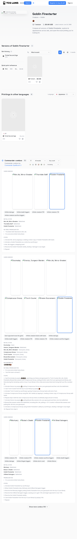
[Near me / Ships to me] (34, 3)
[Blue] (33, 164)
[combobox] (40, 52)
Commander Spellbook (12, 165)
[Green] (41, 164)
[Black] (36, 164)
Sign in (70, 3)
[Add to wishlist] (36, 82)
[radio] (60, 52)
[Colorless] (44, 164)
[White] (30, 164)
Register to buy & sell (57, 3)
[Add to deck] (39, 82)
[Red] (38, 164)
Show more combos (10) (37, 507)
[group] (63, 52)
